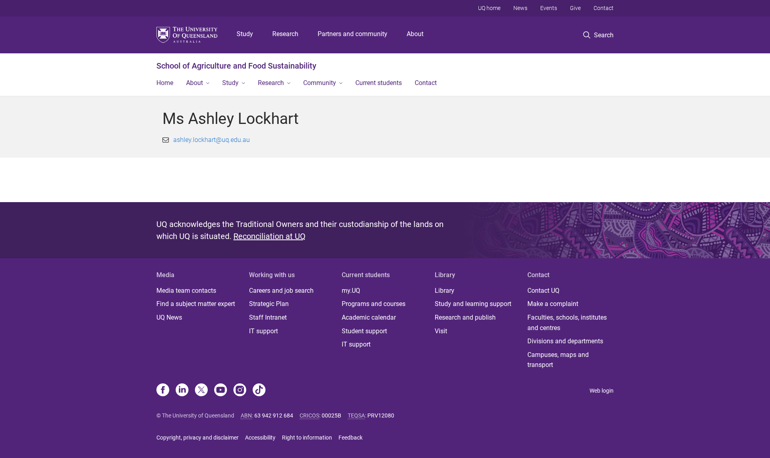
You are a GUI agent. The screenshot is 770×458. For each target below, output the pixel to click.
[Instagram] (239, 390)
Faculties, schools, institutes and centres (567, 323)
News (520, 8)
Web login (602, 390)
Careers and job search (281, 290)
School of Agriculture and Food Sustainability (236, 66)
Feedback (350, 437)
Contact (604, 8)
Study (245, 34)
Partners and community (352, 34)
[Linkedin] (182, 390)
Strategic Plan (269, 304)
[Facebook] (162, 390)
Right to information (307, 437)
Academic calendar (369, 317)
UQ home (489, 8)
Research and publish (465, 317)
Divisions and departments (565, 341)
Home (164, 83)
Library (444, 290)
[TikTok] (259, 390)
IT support (263, 331)
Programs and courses (373, 304)
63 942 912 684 (273, 415)
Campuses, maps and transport (558, 360)
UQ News (169, 317)
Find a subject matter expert (195, 304)
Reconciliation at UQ (269, 236)
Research (285, 34)
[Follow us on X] (201, 390)
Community (319, 83)
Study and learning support (473, 304)
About (415, 34)
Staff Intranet (268, 317)
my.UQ (351, 290)
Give (575, 8)
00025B (331, 415)
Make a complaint (552, 304)
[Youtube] (220, 390)
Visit (441, 331)
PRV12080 (380, 415)
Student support (364, 331)
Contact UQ (543, 290)
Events (548, 8)
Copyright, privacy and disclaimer (197, 437)
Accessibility (260, 437)
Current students (378, 83)
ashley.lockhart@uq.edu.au (211, 140)
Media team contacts (186, 290)
